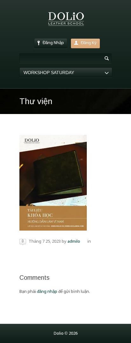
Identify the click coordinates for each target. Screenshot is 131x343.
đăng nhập (47, 291)
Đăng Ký (89, 43)
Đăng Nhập (53, 43)
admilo (73, 241)
